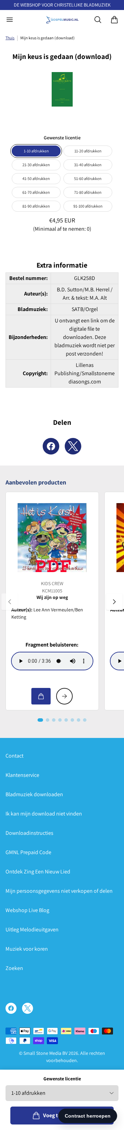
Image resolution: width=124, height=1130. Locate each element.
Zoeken (14, 968)
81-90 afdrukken (36, 206)
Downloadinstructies (29, 833)
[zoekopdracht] (98, 19)
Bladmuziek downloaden (34, 794)
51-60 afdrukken (88, 178)
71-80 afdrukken (88, 192)
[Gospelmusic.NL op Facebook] (11, 1008)
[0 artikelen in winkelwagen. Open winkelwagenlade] (114, 19)
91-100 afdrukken (88, 206)
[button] (40, 720)
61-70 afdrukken (36, 192)
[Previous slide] (9, 601)
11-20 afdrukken (88, 150)
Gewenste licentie (62, 1079)
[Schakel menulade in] (9, 19)
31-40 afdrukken (88, 164)
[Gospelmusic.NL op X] (27, 1008)
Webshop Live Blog (27, 910)
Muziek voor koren (27, 948)
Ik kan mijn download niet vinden (44, 813)
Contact (14, 755)
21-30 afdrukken (36, 164)
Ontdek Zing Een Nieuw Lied (38, 871)
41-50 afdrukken (36, 178)
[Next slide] (114, 601)
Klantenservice (22, 775)
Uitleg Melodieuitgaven (32, 929)
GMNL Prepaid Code (28, 852)
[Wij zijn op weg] (52, 537)
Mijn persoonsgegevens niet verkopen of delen (59, 890)
